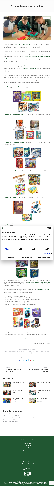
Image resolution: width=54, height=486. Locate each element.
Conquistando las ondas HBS (9, 419)
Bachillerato (23, 351)
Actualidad (27, 454)
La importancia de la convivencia (42, 399)
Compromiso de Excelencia (27, 451)
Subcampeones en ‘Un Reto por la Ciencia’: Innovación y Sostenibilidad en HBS (18, 417)
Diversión (42, 351)
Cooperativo (38, 351)
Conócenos (27, 457)
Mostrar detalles (46, 253)
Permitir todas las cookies (44, 257)
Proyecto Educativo (27, 445)
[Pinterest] (30, 360)
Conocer (33, 351)
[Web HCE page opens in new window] (27, 477)
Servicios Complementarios (27, 448)
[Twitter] (23, 466)
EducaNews (47, 351)
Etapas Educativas (27, 443)
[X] (23, 360)
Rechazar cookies (10, 257)
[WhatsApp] (34, 360)
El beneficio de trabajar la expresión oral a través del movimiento (18, 384)
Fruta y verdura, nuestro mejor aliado (17, 399)
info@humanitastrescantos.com (28, 463)
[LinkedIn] (27, 360)
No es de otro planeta (7, 413)
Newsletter (7, 17)
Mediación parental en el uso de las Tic (10, 421)
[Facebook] (19, 360)
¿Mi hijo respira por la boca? (43, 382)
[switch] (20, 249)
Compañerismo (28, 351)
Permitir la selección (27, 257)
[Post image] (7, 384)
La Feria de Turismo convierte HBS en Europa (12, 415)
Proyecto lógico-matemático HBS (43, 391)
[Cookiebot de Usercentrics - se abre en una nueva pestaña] (46, 228)
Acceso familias (27, 459)
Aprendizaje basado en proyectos (17, 391)
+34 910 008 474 (25, 461)
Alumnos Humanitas (12, 351)
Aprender (18, 351)
